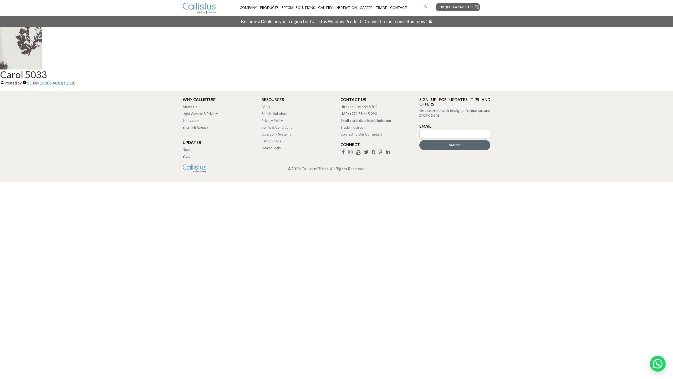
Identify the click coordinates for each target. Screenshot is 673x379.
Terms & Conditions (277, 127)
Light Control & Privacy (200, 114)
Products (269, 8)
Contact (398, 8)
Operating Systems (276, 134)
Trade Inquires (351, 127)
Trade (381, 8)
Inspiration (346, 8)
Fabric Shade (271, 141)
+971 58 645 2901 (364, 114)
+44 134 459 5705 (362, 107)
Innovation (191, 120)
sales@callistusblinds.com (371, 120)
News (187, 149)
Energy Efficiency (195, 127)
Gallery (325, 8)
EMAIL (425, 126)
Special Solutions (298, 8)
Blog (186, 156)
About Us (190, 107)
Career (366, 8)
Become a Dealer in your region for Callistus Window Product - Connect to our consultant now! (334, 21)
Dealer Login (271, 148)
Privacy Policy (272, 120)
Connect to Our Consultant (361, 134)
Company (248, 8)
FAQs (266, 107)
